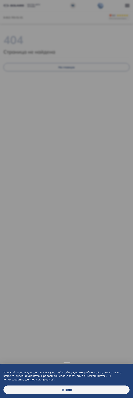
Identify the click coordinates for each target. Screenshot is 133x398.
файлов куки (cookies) (39, 379)
